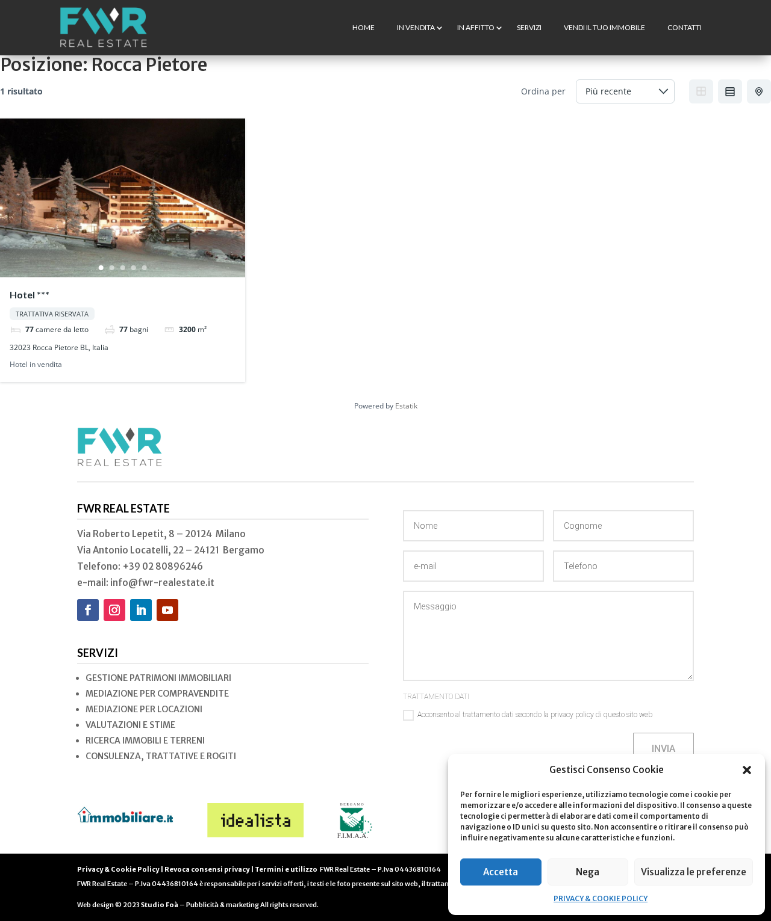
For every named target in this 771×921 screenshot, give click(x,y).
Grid (701, 91)
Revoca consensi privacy (206, 869)
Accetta (500, 872)
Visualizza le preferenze (693, 872)
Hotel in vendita (36, 365)
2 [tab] (111, 267)
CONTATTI (684, 27)
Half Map (759, 91)
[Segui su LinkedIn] (141, 610)
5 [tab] (144, 267)
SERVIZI (529, 27)
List (730, 91)
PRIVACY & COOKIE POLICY (601, 898)
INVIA (663, 748)
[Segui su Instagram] (114, 610)
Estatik (406, 406)
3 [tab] (122, 267)
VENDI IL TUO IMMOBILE (604, 27)
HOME (363, 27)
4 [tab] (133, 267)
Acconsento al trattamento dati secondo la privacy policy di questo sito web (534, 714)
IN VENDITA (416, 27)
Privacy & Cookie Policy (118, 869)
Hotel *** (29, 294)
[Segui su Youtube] (167, 610)
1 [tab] (100, 267)
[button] (747, 770)
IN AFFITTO (476, 27)
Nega (587, 872)
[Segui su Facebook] (88, 610)
